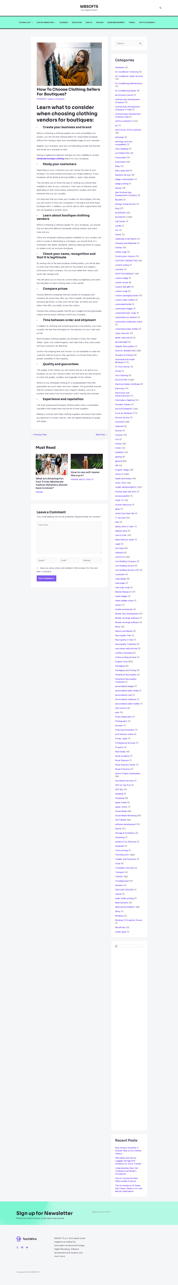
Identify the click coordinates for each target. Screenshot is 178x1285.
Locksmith (119, 574)
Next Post (101, 435)
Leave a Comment (56, 99)
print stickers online (124, 734)
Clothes (118, 247)
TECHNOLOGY (25, 22)
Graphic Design (122, 470)
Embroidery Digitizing (124, 400)
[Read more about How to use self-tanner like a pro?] (87, 461)
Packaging (120, 666)
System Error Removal (125, 841)
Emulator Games (122, 404)
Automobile (120, 157)
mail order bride (122, 587)
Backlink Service (122, 175)
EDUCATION (77, 22)
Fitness (118, 443)
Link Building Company (125, 561)
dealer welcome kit (123, 337)
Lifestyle (119, 552)
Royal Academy (122, 756)
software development (125, 824)
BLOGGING (120, 212)
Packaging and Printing (125, 670)
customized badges (124, 308)
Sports (118, 828)
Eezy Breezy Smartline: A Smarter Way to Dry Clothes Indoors (128, 1151)
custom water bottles (125, 300)
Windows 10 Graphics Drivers (128, 920)
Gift (116, 465)
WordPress (120, 927)
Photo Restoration (123, 717)
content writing (122, 265)
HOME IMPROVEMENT (116, 22)
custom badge (121, 278)
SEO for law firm (123, 785)
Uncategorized (122, 881)
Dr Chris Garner (122, 366)
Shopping (119, 798)
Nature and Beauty (124, 631)
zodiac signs (120, 932)
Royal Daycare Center (125, 764)
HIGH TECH (120, 483)
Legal (117, 544)
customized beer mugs (125, 313)
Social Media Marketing (126, 815)
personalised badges (124, 686)
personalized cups (123, 695)
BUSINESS (64, 22)
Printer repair (121, 738)
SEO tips (119, 789)
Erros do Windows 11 (124, 413)
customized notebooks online (128, 321)
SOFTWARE (120, 820)
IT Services (120, 518)
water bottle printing (124, 898)
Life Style (119, 548)
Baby (117, 166)
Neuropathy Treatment (125, 644)
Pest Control (121, 708)
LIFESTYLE (120, 557)
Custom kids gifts (123, 287)
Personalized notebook (125, 699)
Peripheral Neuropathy (125, 674)
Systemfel (119, 846)
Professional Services (125, 743)
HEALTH (89, 22)
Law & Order (121, 535)
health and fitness (123, 478)
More (117, 626)
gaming (118, 457)
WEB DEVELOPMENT (125, 907)
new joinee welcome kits (126, 648)
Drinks (118, 371)
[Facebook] (22, 1247)
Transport (119, 872)
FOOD (118, 448)
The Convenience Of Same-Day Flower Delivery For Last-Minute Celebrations (129, 1188)
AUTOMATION (122, 153)
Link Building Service (124, 565)
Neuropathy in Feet (124, 640)
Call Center (120, 221)
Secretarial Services (124, 780)
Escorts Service (122, 417)
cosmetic (119, 269)
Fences (118, 430)
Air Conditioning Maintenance (128, 83)
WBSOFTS (89, 6)
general (118, 461)
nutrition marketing (123, 653)
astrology (119, 137)
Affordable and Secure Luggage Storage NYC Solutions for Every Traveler (129, 1161)
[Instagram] (17, 1247)
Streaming (119, 837)
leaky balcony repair (124, 539)
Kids (117, 522)
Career (118, 234)
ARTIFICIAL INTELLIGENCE (128, 130)
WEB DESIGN (121, 902)
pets (117, 712)
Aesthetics (120, 67)
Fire (117, 439)
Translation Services (124, 868)
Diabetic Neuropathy (124, 346)
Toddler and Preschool (125, 859)
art (116, 125)
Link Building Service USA (127, 570)
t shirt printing (121, 850)
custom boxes (121, 282)
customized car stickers (126, 317)
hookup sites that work (125, 491)
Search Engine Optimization (127, 773)
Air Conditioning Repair (125, 90)
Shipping (119, 794)
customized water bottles (126, 329)
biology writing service (125, 204)
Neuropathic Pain (123, 635)
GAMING (119, 452)
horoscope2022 (122, 496)
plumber (119, 725)
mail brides (120, 583)
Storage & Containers (125, 833)
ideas (117, 509)
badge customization (124, 179)
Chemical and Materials (125, 243)
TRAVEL (132, 22)
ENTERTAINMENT (124, 409)
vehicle (118, 894)
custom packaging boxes (126, 295)
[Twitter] (27, 1247)
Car (116, 230)
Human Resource (123, 504)
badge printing (121, 183)
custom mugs (121, 291)
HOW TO (89, 479)
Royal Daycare (122, 760)
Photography (121, 721)
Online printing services (126, 657)
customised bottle (123, 304)
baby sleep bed (122, 170)
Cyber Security (122, 333)
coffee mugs (121, 252)
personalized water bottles (127, 703)
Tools (117, 863)
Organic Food (121, 661)
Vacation (119, 885)
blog (117, 208)
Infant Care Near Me (124, 513)
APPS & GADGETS (124, 121)
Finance (118, 435)
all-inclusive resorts (124, 95)
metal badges (121, 596)
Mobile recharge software (127, 618)
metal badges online (124, 600)
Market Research (123, 592)
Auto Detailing (121, 149)
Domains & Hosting (124, 355)
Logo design (120, 579)
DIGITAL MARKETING (45, 22)
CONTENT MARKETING (126, 260)
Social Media (121, 811)
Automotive (120, 162)
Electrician (120, 388)
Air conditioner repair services (129, 76)
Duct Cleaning (121, 375)
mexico (118, 605)
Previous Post (38, 435)
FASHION (99, 22)
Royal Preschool (122, 769)
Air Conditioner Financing (126, 72)
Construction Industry (125, 256)
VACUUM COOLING (124, 889)
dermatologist (121, 342)
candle (118, 226)
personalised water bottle (126, 690)
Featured (119, 426)
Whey (117, 911)
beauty (118, 188)
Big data (118, 199)
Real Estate (120, 751)
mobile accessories (124, 609)
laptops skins (121, 531)
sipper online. (121, 807)
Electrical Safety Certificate (127, 384)
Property (119, 747)
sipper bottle (121, 802)
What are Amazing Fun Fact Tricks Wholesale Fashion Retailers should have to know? (51, 483)
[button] (160, 7)
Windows (119, 916)
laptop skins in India (124, 526)
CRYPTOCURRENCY (147, 22)
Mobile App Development (127, 613)
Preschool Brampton (124, 730)
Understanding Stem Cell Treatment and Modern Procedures (126, 1171)
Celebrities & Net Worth (126, 239)
